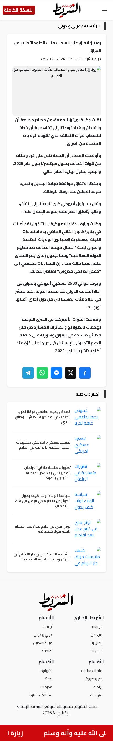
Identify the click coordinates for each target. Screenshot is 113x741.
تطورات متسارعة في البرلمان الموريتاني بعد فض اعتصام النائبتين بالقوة (47, 473)
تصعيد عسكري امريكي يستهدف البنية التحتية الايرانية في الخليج (43, 445)
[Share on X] (70, 373)
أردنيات (47, 626)
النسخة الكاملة (19, 10)
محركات (46, 686)
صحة (49, 678)
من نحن (96, 634)
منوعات (96, 695)
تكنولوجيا (45, 670)
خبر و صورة (94, 678)
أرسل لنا (96, 650)
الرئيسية (92, 26)
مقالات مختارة (41, 695)
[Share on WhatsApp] (42, 373)
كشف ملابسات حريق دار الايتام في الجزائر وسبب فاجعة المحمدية (42, 557)
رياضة (97, 686)
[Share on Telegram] (28, 373)
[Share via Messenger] (56, 373)
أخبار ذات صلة (88, 394)
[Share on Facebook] (85, 373)
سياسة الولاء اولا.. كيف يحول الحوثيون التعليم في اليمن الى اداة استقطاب (43, 501)
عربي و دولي (69, 26)
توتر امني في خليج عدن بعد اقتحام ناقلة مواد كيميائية (42, 529)
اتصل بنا (96, 642)
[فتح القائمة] (104, 10)
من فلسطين (43, 642)
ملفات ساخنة (91, 670)
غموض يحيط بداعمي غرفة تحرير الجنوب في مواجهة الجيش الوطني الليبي (43, 417)
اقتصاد (47, 650)
